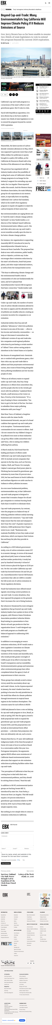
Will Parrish (6, 43)
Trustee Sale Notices (8, 1013)
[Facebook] (10, 94)
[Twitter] (13, 94)
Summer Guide (43, 935)
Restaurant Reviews (31, 921)
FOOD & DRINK (30, 912)
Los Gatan (21, 984)
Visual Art (16, 955)
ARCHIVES (28, 894)
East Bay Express (8, 976)
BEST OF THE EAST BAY (32, 924)
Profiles (15, 927)
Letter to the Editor (5, 925)
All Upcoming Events (44, 915)
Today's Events (43, 917)
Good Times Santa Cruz (9, 978)
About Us (3, 921)
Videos (15, 953)
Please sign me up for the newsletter (8, 860)
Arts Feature (16, 933)
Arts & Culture (30, 926)
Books (15, 937)
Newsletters (3, 915)
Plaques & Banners (5, 937)
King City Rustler (22, 982)
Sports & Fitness (17, 949)
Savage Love (16, 947)
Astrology (16, 935)
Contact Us (3, 923)
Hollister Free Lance (23, 980)
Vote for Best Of (4, 935)
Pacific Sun (6, 984)
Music (15, 945)
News (15, 921)
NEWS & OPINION (17, 912)
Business (16, 915)
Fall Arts (41, 926)
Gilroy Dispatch (22, 976)
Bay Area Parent (7, 988)
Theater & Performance (19, 951)
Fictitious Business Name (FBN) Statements (11, 1010)
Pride (41, 933)
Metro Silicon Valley (8, 980)
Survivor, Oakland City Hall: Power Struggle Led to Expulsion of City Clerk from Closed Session (8, 879)
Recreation (29, 943)
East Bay (6, 990)
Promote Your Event (44, 921)
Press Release (4, 927)
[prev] (2, 9)
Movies (15, 943)
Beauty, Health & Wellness (32, 928)
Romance (29, 945)
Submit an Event (43, 919)
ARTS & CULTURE (17, 930)
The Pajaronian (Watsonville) (25, 992)
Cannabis (16, 917)
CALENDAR (42, 912)
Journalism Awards (23, 1007)
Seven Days (16, 925)
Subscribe (3, 917)
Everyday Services (30, 933)
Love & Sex (16, 941)
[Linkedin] (16, 94)
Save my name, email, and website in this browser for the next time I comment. (16, 855)
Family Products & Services (31, 936)
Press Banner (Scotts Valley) (25, 988)
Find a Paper (3, 931)
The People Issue (43, 941)
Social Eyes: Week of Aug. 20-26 (22, 9)
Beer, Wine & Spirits (31, 915)
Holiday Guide (43, 928)
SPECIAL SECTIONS (44, 924)
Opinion (15, 923)
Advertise (3, 919)
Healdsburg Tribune (23, 978)
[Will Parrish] (5, 826)
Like (48, 177)
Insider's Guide (43, 931)
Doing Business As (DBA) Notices (11, 1012)
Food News (29, 917)
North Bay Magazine (8, 992)
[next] (4, 9)
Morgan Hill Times (23, 986)
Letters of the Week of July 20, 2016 (26, 875)
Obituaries (3, 929)
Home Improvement (31, 941)
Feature (15, 919)
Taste (41, 937)
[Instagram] (31, 963)
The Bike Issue (43, 939)
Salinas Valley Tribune (23, 990)
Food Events (29, 919)
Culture (15, 939)
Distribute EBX (4, 933)
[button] (45, 3)
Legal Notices (7, 1007)
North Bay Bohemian (8, 982)
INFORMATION (4, 912)
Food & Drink (29, 939)
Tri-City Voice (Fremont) (24, 994)
